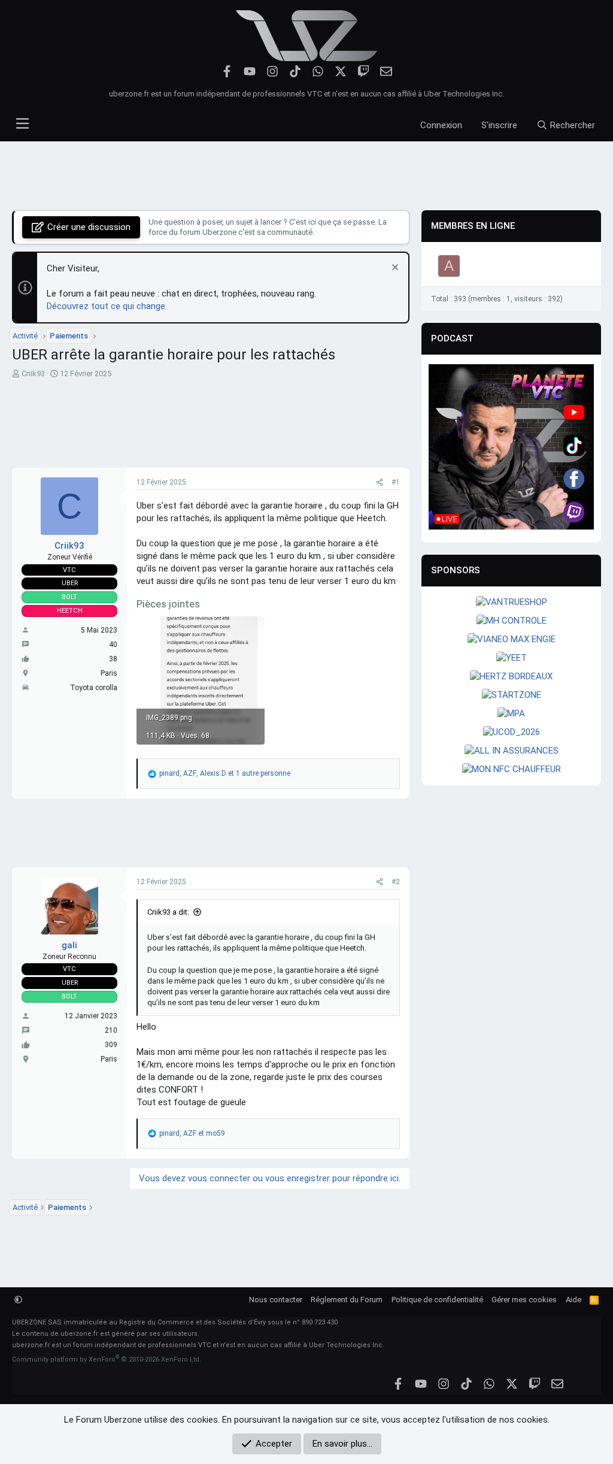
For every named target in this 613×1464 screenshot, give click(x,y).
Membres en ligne (473, 225)
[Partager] (379, 482)
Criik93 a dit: (168, 912)
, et (192, 1133)
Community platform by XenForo (106, 1359)
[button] (18, 1299)
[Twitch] (363, 71)
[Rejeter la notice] (394, 268)
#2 (396, 882)
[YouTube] (249, 71)
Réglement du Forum (347, 1299)
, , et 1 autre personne (224, 773)
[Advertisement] (306, 176)
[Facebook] (227, 71)
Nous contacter (275, 1299)
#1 (396, 482)
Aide (573, 1299)
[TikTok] (295, 71)
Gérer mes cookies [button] (524, 1299)
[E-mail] (386, 71)
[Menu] (22, 120)
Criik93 (33, 373)
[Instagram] (272, 71)
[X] (340, 71)
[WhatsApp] (318, 71)
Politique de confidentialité (437, 1299)
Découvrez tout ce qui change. (107, 306)
